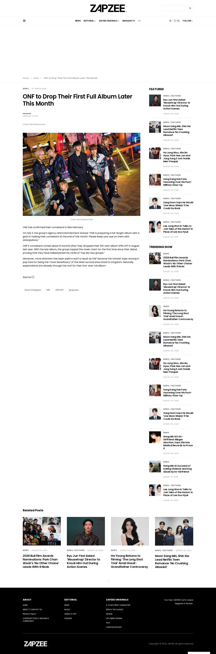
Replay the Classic (115, 609)
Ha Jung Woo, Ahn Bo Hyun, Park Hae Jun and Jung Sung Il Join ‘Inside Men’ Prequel (176, 157)
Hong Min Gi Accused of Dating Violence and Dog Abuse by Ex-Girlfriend (177, 468)
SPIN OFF (59, 290)
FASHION (68, 618)
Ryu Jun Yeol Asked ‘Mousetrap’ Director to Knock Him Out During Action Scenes (176, 104)
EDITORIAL (70, 599)
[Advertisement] (108, 53)
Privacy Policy (29, 614)
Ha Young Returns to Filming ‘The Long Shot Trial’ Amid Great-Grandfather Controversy (178, 315)
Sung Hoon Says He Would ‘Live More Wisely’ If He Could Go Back (178, 205)
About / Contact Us (32, 609)
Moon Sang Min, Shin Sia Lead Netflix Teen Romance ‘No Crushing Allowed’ (177, 131)
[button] (24, 21)
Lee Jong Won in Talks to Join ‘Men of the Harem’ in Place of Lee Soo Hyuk (178, 229)
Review (109, 614)
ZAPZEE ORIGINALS (117, 599)
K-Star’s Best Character (118, 605)
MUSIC (67, 609)
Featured (176, 96)
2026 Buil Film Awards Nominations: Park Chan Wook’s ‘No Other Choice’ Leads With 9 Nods (177, 262)
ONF (48, 290)
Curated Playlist (114, 627)
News (36, 78)
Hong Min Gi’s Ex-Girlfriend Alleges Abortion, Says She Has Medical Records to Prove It (178, 442)
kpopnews (74, 290)
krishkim (27, 113)
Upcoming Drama (114, 618)
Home (26, 78)
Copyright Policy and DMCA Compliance (36, 619)
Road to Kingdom (33, 290)
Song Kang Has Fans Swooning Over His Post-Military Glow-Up (177, 182)
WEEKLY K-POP (70, 614)
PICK (108, 622)
